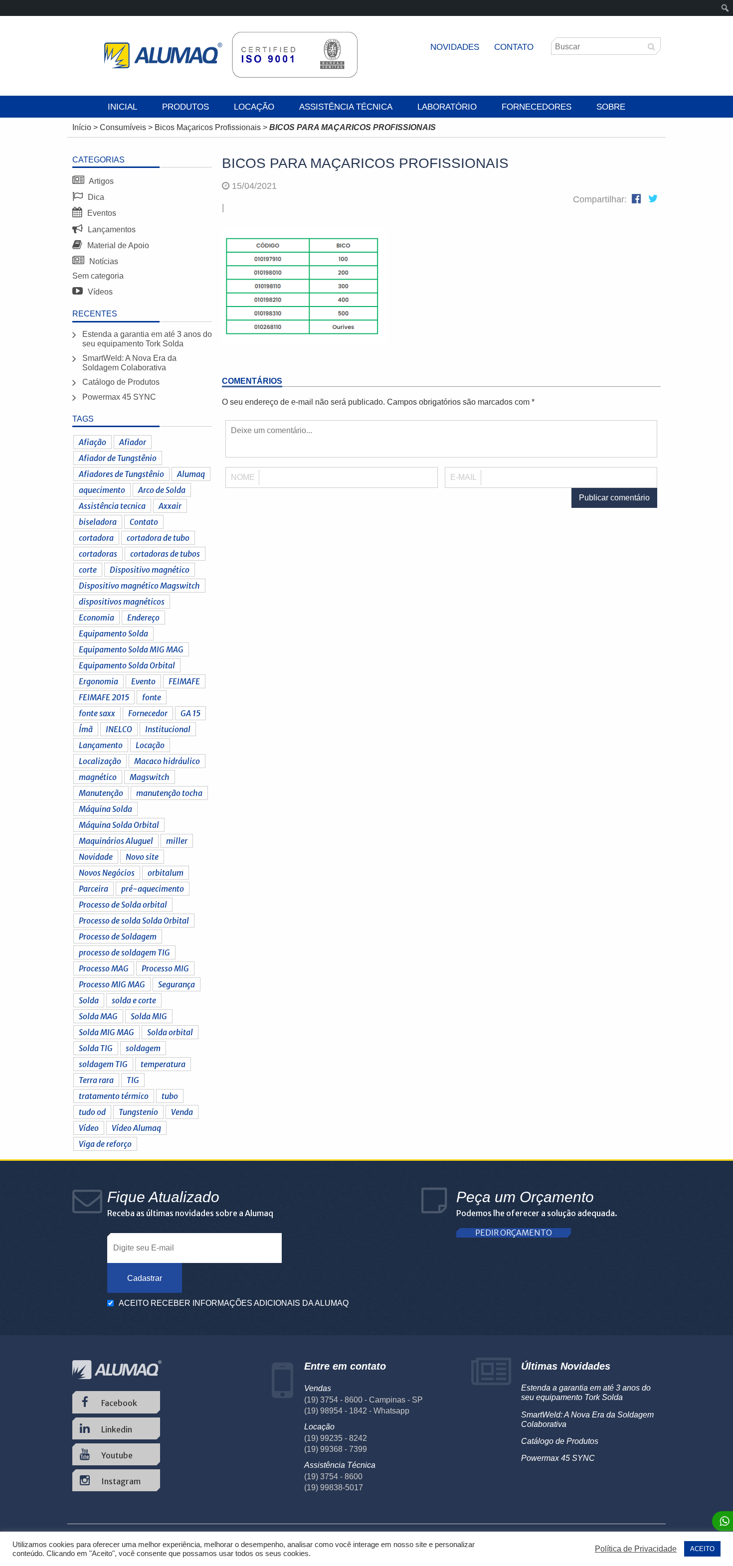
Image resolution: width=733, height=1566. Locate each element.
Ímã (86, 729)
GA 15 (190, 713)
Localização (100, 761)
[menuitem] (725, 8)
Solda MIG (149, 1016)
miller (176, 841)
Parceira (93, 889)
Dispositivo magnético (149, 570)
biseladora (98, 522)
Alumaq (191, 474)
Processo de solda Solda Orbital (134, 921)
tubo (170, 1096)
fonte (151, 697)
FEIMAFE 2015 (104, 697)
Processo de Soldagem (118, 936)
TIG (133, 1080)
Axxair (170, 506)
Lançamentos (111, 229)
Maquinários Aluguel (116, 841)
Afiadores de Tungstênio (121, 474)
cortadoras (98, 554)
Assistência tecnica (112, 506)
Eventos (100, 213)
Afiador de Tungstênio (118, 458)
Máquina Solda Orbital (119, 825)
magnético (98, 777)
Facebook (118, 1403)
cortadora (96, 538)
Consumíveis (123, 127)
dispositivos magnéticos (122, 602)
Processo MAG (104, 968)
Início (81, 127)
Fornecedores (536, 107)
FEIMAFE (184, 681)
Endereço (143, 618)
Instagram (120, 1481)
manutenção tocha (169, 793)
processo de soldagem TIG (124, 952)
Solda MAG (98, 1016)
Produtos (185, 107)
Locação (254, 107)
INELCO (119, 729)
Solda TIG (96, 1048)
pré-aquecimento (152, 889)
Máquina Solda (105, 809)
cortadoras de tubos (165, 554)
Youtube (116, 1455)
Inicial (122, 107)
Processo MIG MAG (112, 984)
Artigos (100, 181)
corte (88, 570)
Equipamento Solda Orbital (127, 665)
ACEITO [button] (702, 1549)
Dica (95, 197)
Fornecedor (148, 713)
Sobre (610, 107)
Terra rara (96, 1080)
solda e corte (134, 1000)
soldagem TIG (103, 1064)
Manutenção (101, 793)
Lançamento (101, 745)
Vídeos (99, 292)
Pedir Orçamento (513, 1233)
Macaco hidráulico (167, 761)
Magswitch (150, 777)
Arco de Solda (161, 490)
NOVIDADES (454, 47)
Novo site (142, 857)
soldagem (143, 1048)
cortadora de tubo (158, 538)
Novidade (96, 857)
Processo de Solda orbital (123, 905)
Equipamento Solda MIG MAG (131, 649)
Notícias (102, 261)
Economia (96, 618)
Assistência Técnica (345, 107)
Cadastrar (144, 1278)
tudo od (92, 1112)
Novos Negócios (107, 873)
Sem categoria (98, 276)
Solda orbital (170, 1032)
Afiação (92, 442)
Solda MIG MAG (106, 1032)
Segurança (176, 984)
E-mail (463, 477)
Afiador (132, 442)
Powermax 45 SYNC (119, 397)
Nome (243, 477)
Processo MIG (165, 968)
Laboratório (447, 107)
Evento (143, 681)
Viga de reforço (105, 1144)
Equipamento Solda (113, 633)
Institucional (167, 729)
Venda (182, 1112)
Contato (514, 47)
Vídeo (89, 1128)
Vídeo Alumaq (136, 1128)
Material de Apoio (117, 245)
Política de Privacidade (636, 1549)
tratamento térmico (114, 1096)
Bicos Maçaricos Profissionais (208, 127)
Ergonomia (98, 681)
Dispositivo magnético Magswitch (139, 586)
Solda (89, 1000)
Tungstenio (138, 1112)
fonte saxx (97, 713)
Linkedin (116, 1429)
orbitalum (165, 873)
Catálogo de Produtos (121, 382)
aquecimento (102, 490)
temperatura (163, 1064)
